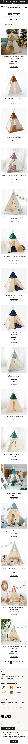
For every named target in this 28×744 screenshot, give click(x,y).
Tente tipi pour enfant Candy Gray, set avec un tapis (14, 569)
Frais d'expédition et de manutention (12, 707)
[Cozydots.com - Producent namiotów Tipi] (14, 7)
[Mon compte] (26, 7)
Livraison (4, 699)
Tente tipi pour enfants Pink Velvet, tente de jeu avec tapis (14, 176)
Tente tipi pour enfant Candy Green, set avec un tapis (14, 647)
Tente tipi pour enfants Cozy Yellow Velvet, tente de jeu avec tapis (14, 57)
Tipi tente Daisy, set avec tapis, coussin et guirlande (14, 217)
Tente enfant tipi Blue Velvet (14, 295)
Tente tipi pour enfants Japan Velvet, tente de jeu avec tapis (14, 136)
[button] (4, 7)
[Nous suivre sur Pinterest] (9, 716)
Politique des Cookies (15, 738)
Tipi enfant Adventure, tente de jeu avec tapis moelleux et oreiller (14, 492)
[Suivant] (23, 662)
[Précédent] (5, 662)
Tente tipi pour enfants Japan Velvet (14, 98)
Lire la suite (14, 66)
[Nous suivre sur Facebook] (2, 716)
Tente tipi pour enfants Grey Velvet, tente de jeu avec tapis (14, 375)
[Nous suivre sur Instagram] (6, 716)
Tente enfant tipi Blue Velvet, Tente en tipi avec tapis (14, 333)
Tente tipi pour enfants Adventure (14, 454)
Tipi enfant (10, 16)
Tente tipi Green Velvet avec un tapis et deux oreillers (14, 257)
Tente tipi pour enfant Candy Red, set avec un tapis (14, 608)
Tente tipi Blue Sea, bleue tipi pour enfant (14, 531)
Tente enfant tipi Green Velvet (14, 416)
